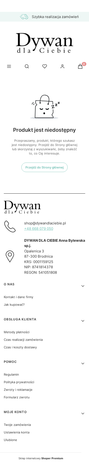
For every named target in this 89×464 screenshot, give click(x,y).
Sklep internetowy (41, 458)
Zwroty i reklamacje (18, 389)
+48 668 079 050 (38, 228)
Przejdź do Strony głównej (44, 167)
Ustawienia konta (16, 432)
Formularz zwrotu (17, 397)
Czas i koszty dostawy (20, 347)
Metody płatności (16, 332)
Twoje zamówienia (17, 425)
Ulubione (10, 440)
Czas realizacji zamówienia (23, 339)
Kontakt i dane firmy (18, 297)
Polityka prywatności (19, 382)
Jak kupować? (14, 304)
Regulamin (11, 374)
